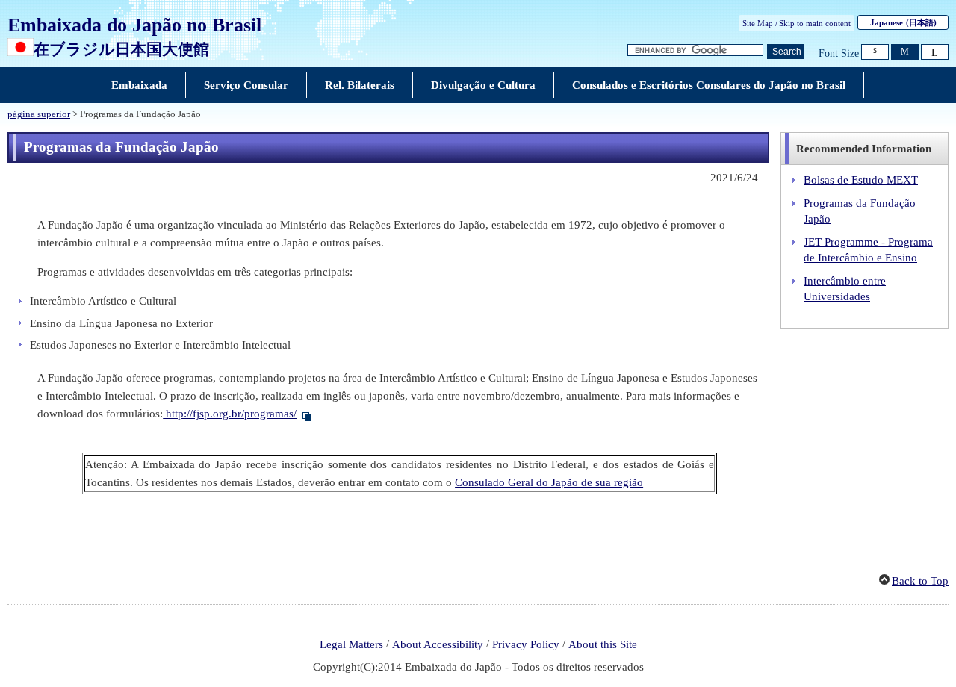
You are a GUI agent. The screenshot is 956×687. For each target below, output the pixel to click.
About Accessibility (437, 645)
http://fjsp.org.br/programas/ (230, 414)
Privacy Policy (525, 645)
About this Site (602, 645)
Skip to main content (815, 23)
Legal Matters (351, 645)
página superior (38, 114)
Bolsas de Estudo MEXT (861, 180)
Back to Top (920, 581)
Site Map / (759, 23)
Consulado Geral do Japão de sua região (549, 482)
